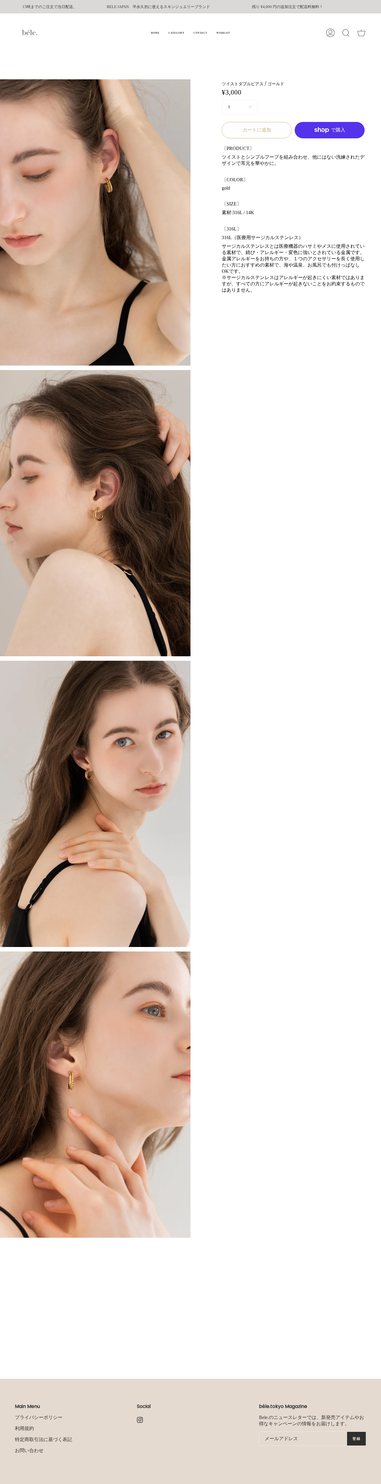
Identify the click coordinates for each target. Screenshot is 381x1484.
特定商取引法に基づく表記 (43, 1439)
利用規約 (24, 1428)
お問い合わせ (29, 1450)
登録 (356, 1439)
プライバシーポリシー (39, 1417)
